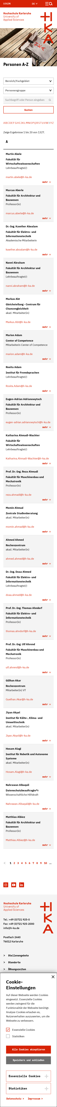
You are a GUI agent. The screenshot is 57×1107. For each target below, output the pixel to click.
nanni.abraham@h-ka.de (20, 285)
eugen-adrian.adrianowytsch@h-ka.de (28, 422)
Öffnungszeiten (17, 969)
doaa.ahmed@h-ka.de (19, 595)
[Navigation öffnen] (49, 4)
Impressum (34, 1098)
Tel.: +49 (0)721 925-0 (16, 919)
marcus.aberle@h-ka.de (20, 213)
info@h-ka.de (11, 928)
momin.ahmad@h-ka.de (20, 526)
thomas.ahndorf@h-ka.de (21, 631)
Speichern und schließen (28, 1060)
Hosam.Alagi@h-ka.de (19, 772)
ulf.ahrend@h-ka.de (17, 667)
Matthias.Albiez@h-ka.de (20, 840)
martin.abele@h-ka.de (19, 177)
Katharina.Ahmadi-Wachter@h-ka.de (27, 458)
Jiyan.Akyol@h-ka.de (18, 735)
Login (7, 3)
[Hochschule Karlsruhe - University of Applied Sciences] (17, 17)
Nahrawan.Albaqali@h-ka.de (22, 804)
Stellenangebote (18, 955)
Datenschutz (13, 1098)
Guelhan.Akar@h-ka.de (19, 699)
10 (45, 863)
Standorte (14, 962)
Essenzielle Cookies (23, 1029)
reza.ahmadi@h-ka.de (18, 494)
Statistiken (18, 1036)
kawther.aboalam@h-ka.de (21, 249)
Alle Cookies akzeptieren (28, 1049)
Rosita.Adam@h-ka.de (19, 386)
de (34, 3)
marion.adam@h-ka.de (19, 354)
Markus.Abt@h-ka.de (18, 322)
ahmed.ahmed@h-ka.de (20, 558)
